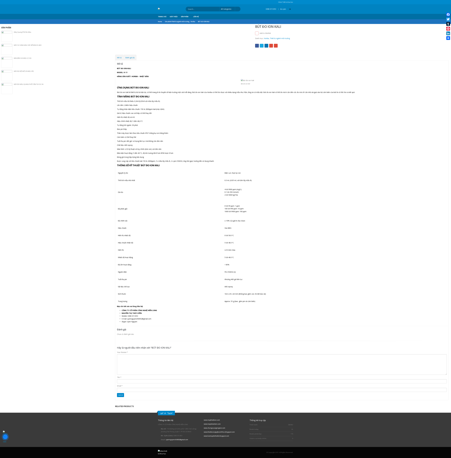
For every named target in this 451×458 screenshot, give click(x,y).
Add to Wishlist (265, 33)
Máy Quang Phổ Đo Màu (22, 32)
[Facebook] (448, 14)
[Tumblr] (448, 24)
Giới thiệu (174, 17)
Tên (119, 377)
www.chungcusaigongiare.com (214, 428)
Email (276, 46)
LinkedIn (266, 46)
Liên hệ (196, 17)
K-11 (125, 72)
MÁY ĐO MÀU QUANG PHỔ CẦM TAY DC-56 (28, 84)
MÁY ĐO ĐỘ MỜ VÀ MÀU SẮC (24, 71)
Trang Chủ (162, 17)
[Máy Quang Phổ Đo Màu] (6, 36)
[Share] (448, 38)
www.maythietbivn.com (212, 420)
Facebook (257, 46)
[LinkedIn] (448, 33)
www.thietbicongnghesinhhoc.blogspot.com (219, 432)
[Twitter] (448, 19)
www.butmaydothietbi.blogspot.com (216, 436)
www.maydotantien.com (212, 424)
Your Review (122, 352)
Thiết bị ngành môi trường (280, 38)
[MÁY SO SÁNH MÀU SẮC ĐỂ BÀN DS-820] (6, 49)
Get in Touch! (166, 413)
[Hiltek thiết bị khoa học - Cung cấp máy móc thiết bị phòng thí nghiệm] (167, 9)
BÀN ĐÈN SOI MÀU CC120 (22, 58)
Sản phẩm (184, 17)
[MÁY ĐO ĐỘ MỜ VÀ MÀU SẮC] (6, 75)
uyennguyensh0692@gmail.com (177, 440)
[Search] (237, 9)
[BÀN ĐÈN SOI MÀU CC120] (6, 62)
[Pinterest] (448, 28)
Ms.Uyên (283, 9)
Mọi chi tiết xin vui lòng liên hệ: (130, 306)
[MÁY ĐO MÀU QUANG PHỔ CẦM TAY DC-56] (6, 88)
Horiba (266, 38)
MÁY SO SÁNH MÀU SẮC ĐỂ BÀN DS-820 (27, 45)
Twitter (262, 46)
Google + (271, 46)
